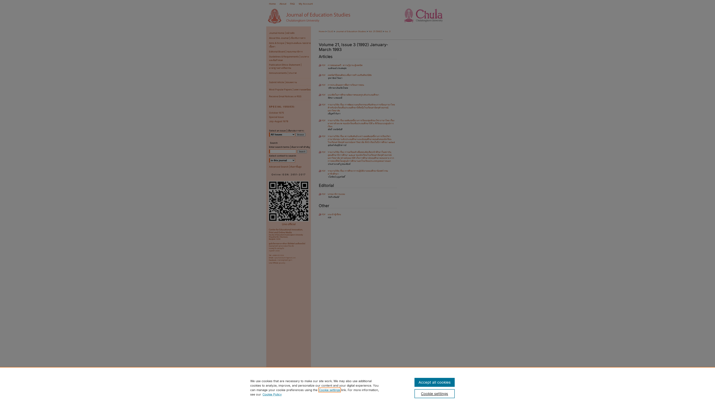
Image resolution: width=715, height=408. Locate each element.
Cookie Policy (272, 394)
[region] (357, 387)
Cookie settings (329, 390)
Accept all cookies (435, 382)
